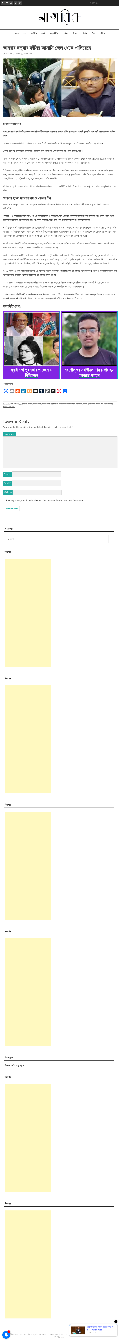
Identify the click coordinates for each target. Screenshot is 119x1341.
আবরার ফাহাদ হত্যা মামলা (50, 404)
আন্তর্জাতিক (54, 33)
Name (7, 474)
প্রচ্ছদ (16, 33)
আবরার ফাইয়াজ (27, 404)
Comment (9, 434)
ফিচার (85, 33)
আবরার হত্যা (62, 404)
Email (7, 483)
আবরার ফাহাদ (37, 404)
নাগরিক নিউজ (27, 54)
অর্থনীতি (34, 33)
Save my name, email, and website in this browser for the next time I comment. (45, 500)
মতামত (65, 33)
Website (8, 492)
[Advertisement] (28, 613)
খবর (24, 33)
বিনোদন (75, 33)
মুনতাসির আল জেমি (9, 407)
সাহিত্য (102, 33)
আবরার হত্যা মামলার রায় (74, 404)
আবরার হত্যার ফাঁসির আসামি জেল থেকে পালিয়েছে (98, 404)
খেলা (43, 33)
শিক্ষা (93, 33)
